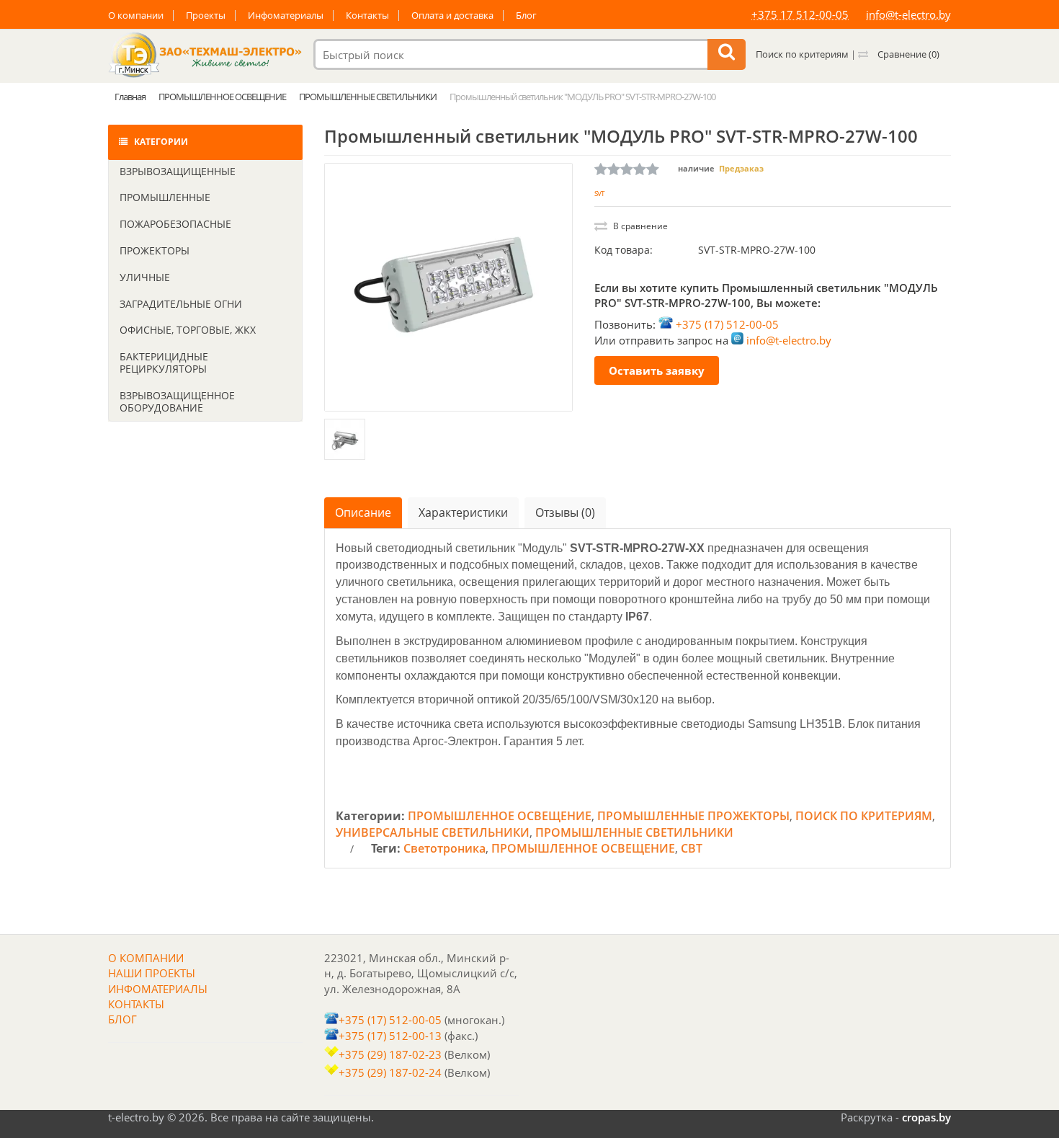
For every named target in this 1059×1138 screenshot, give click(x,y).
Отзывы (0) (565, 512)
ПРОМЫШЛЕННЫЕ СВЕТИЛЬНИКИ (634, 832)
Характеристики (463, 512)
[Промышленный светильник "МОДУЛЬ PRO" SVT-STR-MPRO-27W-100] (448, 287)
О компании (136, 15)
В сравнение (639, 226)
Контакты (367, 15)
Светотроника (444, 848)
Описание (363, 512)
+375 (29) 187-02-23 (390, 1054)
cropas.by (926, 1117)
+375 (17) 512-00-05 (727, 324)
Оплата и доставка (452, 15)
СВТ (691, 848)
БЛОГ (122, 1019)
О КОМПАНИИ (146, 958)
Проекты (205, 15)
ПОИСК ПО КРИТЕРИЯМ (863, 816)
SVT (599, 193)
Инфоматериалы (285, 15)
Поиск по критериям (802, 54)
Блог (526, 15)
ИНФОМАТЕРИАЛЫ (157, 989)
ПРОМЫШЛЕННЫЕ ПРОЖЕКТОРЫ (693, 816)
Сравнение (907, 54)
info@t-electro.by (908, 14)
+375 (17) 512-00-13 (390, 1035)
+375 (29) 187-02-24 (390, 1072)
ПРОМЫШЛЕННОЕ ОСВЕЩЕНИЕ (499, 816)
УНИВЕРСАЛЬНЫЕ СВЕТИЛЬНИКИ (433, 832)
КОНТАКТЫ (136, 1004)
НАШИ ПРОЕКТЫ (151, 973)
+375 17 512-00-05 (800, 14)
